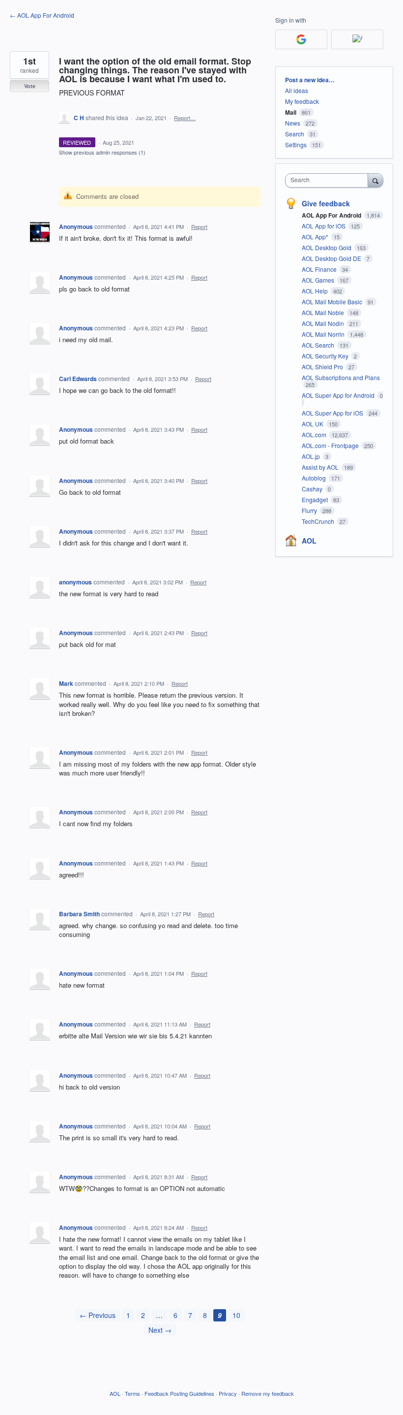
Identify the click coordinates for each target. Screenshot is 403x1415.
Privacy (228, 1393)
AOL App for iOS (324, 226)
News (292, 123)
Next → (160, 1330)
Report (199, 226)
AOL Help (315, 291)
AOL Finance (320, 269)
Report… (185, 118)
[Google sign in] (301, 39)
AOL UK (313, 423)
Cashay (313, 488)
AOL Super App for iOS (333, 413)
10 (236, 1315)
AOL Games (319, 280)
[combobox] (329, 180)
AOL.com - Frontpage (331, 445)
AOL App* (316, 236)
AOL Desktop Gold (327, 247)
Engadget (315, 499)
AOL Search (319, 345)
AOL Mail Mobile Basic (333, 301)
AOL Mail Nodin (323, 323)
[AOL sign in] (357, 39)
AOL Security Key (326, 356)
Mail (290, 112)
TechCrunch (319, 521)
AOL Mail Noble (323, 312)
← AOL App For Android (42, 15)
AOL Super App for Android (339, 395)
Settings (296, 144)
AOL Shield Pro (323, 366)
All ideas (296, 90)
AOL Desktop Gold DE (332, 258)
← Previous (97, 1315)
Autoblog (314, 478)
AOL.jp (311, 456)
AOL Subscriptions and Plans (341, 377)
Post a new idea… (310, 79)
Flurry (310, 510)
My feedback (302, 101)
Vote (29, 86)
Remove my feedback (267, 1393)
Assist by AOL (321, 467)
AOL (309, 541)
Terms (132, 1393)
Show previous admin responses (102, 152)
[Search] (375, 180)
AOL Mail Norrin (324, 334)
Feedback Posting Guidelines (179, 1393)
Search (294, 133)
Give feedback (326, 203)
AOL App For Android (332, 215)
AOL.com (315, 434)
